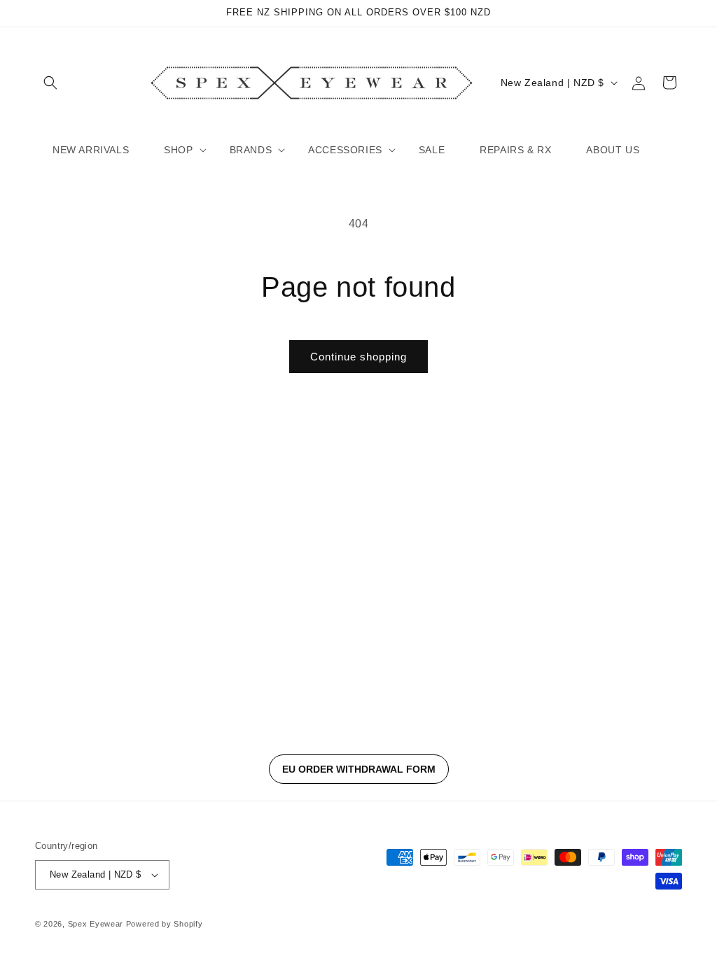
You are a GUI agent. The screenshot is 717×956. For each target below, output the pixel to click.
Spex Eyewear (95, 924)
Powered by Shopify (164, 924)
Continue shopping (358, 357)
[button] (50, 82)
